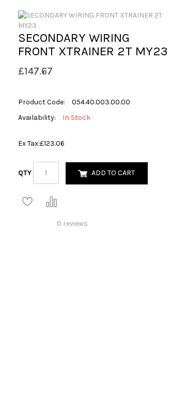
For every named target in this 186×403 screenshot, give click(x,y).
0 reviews (72, 223)
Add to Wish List (27, 201)
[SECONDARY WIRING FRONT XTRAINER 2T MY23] (93, 20)
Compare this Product (51, 201)
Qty (25, 172)
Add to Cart (113, 172)
